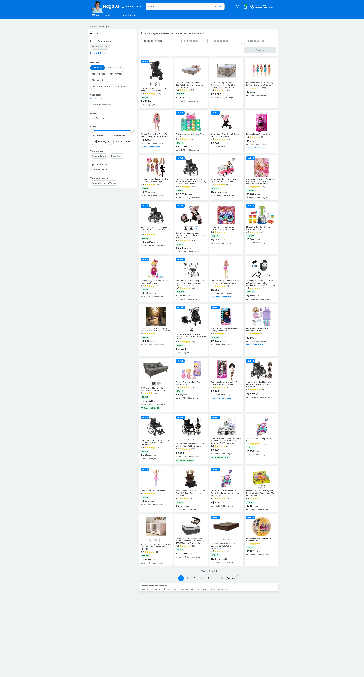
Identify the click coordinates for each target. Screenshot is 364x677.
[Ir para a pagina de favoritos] (236, 6)
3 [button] (194, 578)
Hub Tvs (228, 589)
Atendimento (129, 15)
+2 (161, 84)
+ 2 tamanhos (226, 540)
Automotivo (96, 98)
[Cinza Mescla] (156, 84)
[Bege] (151, 84)
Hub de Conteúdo (186, 589)
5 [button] (208, 578)
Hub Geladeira (216, 589)
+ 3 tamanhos (191, 440)
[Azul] (153, 384)
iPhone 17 (156, 589)
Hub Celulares (202, 589)
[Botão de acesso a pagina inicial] (105, 6)
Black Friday (145, 589)
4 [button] (201, 578)
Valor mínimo (97, 136)
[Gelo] (159, 384)
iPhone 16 (167, 589)
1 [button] (181, 578)
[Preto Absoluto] (191, 330)
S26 (174, 589)
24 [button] (222, 578)
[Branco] (156, 540)
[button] (215, 6)
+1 (197, 229)
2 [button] (188, 578)
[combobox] (185, 6)
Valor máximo (119, 136)
